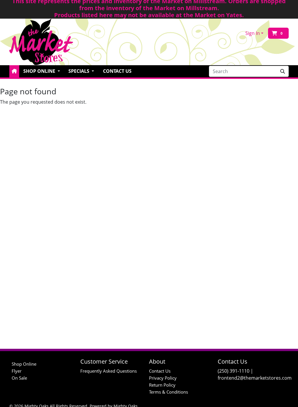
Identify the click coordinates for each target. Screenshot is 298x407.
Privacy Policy (163, 378)
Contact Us (117, 71)
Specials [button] (79, 71)
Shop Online (24, 364)
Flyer (17, 371)
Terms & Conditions (168, 392)
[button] (14, 71)
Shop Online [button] (39, 71)
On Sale (19, 378)
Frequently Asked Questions (108, 371)
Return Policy (162, 385)
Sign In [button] (252, 33)
